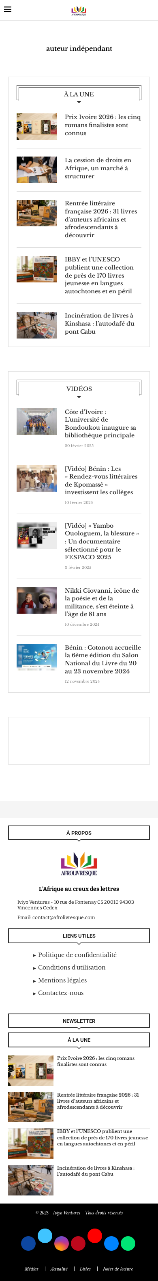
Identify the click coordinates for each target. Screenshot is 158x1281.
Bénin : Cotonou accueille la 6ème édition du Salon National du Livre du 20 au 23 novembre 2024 (103, 659)
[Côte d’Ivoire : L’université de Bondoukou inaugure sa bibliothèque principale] (37, 421)
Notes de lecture (118, 1269)
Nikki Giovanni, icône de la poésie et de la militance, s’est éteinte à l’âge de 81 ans (102, 602)
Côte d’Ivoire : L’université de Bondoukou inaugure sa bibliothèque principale (100, 423)
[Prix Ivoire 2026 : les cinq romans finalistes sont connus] (37, 126)
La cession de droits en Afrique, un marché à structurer (98, 168)
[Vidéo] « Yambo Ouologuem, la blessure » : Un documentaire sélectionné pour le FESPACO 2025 (102, 541)
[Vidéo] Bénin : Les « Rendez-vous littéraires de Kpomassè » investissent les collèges (101, 480)
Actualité (59, 1269)
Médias (31, 1269)
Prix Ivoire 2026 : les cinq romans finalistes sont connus (103, 124)
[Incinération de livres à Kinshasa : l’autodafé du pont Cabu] (37, 325)
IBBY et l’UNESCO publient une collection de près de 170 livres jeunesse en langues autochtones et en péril (99, 275)
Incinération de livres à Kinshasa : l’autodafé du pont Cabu (100, 323)
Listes (85, 1269)
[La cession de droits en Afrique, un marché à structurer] (37, 170)
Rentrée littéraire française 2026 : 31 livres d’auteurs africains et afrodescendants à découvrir (101, 219)
